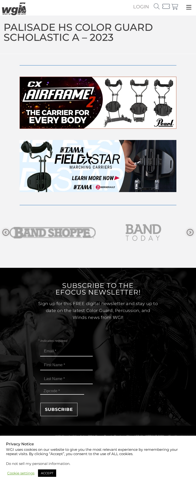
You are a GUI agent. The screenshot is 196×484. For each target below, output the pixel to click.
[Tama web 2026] (98, 190)
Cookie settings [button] (20, 473)
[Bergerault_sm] (145, 232)
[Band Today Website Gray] (54, 232)
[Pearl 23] (98, 127)
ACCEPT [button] (47, 473)
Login (141, 7)
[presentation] (5, 232)
